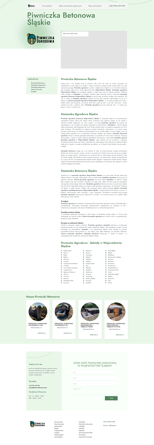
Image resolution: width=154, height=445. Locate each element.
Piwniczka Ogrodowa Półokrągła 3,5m (38, 324)
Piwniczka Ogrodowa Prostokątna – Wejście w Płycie (116, 325)
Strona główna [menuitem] (47, 6)
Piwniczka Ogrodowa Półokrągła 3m (64, 324)
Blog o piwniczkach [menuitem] (95, 6)
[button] (40, 331)
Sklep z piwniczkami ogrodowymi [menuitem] (70, 6)
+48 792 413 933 (117, 5)
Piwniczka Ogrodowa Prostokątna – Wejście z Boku (90, 325)
